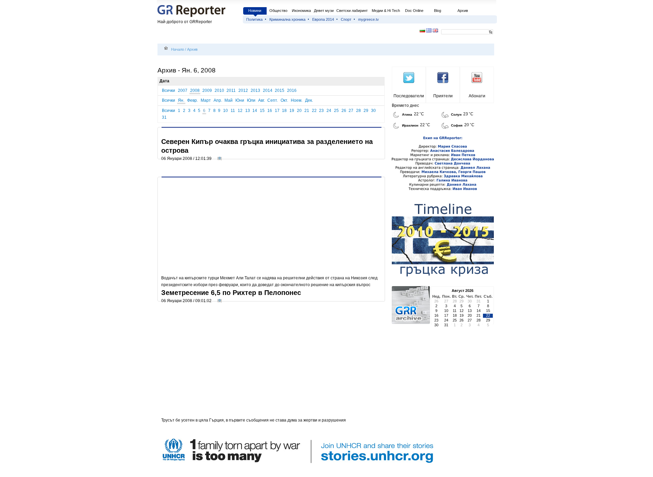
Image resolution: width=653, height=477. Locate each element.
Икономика (301, 11)
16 (269, 110)
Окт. (284, 100)
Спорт (346, 19)
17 (277, 110)
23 (321, 110)
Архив (462, 11)
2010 (219, 90)
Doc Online (414, 11)
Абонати (477, 96)
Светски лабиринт (352, 11)
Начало (177, 49)
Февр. (192, 100)
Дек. (309, 100)
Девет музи (324, 11)
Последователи (409, 96)
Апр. (218, 100)
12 (240, 110)
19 (291, 110)
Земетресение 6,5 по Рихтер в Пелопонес (231, 292)
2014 (267, 90)
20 (299, 110)
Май (228, 100)
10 (225, 110)
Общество (278, 11)
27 (351, 110)
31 (164, 117)
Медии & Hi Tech (386, 11)
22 (314, 110)
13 (247, 110)
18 (284, 110)
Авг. (261, 100)
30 (373, 110)
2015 (279, 90)
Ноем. (296, 100)
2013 (255, 90)
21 (306, 110)
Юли (251, 100)
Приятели (443, 96)
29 (366, 110)
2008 (195, 90)
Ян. (181, 100)
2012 (243, 90)
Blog (437, 11)
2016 (292, 90)
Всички (168, 90)
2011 (231, 90)
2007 (182, 90)
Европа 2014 (323, 19)
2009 (207, 90)
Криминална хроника (287, 19)
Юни (239, 100)
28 (358, 110)
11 (233, 110)
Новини (254, 11)
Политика (254, 19)
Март (206, 100)
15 (262, 110)
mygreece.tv (368, 19)
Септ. (272, 100)
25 (336, 110)
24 (328, 110)
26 (343, 110)
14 (254, 110)
